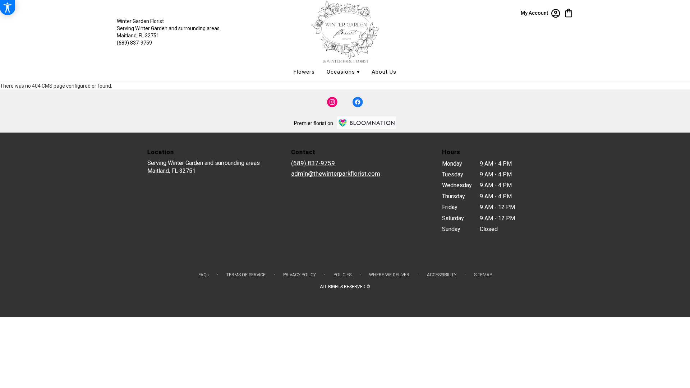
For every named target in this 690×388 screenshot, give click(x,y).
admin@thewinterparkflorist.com (335, 173)
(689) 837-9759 (134, 43)
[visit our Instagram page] (332, 102)
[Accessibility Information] (7, 7)
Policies (342, 274)
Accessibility (441, 274)
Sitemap (483, 274)
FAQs (203, 274)
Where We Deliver (389, 274)
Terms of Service (246, 274)
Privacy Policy (299, 274)
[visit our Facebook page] (357, 102)
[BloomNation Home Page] (366, 122)
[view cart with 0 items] (568, 12)
